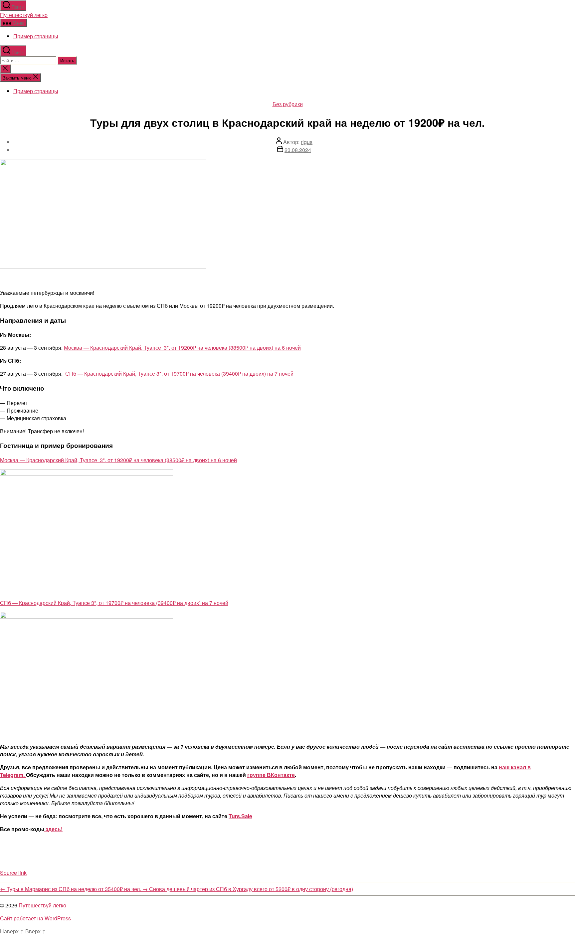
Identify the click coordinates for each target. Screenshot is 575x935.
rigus (306, 142)
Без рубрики (288, 104)
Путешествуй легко (24, 15)
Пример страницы (35, 36)
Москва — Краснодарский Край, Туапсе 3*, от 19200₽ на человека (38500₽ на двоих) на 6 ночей (182, 347)
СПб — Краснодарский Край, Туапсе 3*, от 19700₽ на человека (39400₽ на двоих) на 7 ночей (179, 373)
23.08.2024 (298, 150)
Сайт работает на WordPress (35, 918)
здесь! (53, 829)
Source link (13, 872)
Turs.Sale (240, 816)
